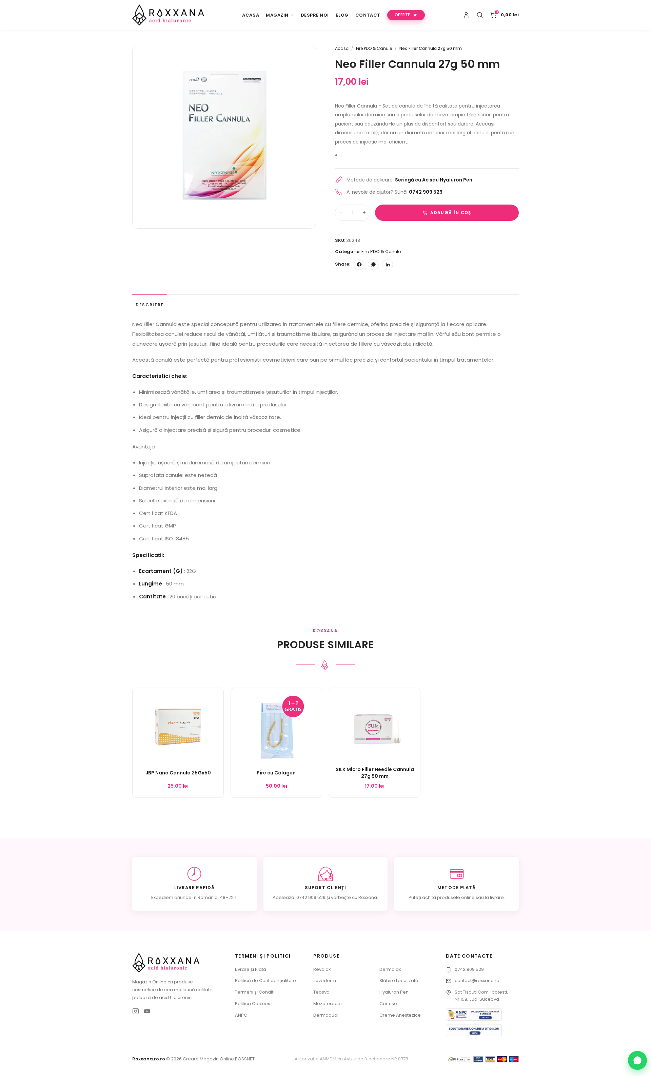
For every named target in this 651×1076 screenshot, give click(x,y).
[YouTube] (147, 1011)
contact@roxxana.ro (477, 980)
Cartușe (388, 1003)
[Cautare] (479, 15)
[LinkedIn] (387, 264)
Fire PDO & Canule (374, 48)
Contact (367, 15)
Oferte (402, 15)
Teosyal (322, 992)
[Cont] (466, 15)
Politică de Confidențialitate (265, 980)
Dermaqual (325, 1015)
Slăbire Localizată (398, 980)
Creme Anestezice (400, 1015)
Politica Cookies (252, 1003)
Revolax (322, 969)
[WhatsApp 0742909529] (637, 1060)
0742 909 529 (469, 969)
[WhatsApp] (373, 264)
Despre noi (315, 15)
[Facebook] (359, 264)
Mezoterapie (327, 1003)
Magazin (277, 15)
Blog (342, 15)
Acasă (250, 15)
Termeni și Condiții (255, 992)
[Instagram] (135, 1011)
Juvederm (324, 980)
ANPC (241, 1015)
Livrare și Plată (250, 969)
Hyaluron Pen (394, 992)
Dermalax (390, 969)
